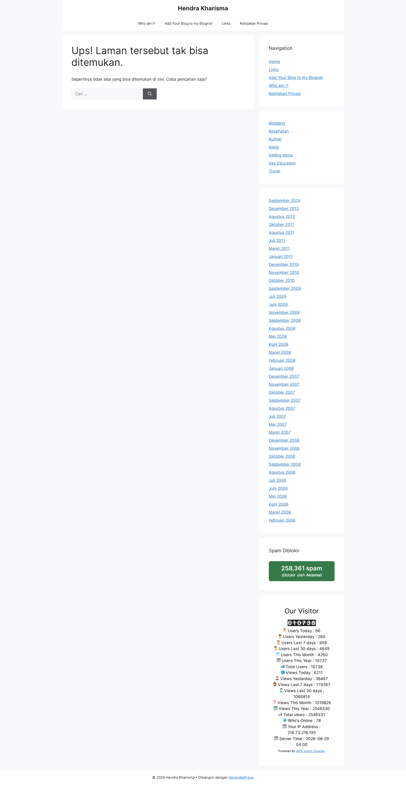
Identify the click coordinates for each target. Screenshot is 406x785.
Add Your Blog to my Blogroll (188, 23)
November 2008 (284, 312)
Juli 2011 (277, 240)
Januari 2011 (281, 256)
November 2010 (284, 272)
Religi (274, 147)
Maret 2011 (279, 248)
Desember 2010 (284, 264)
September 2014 (284, 200)
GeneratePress (241, 777)
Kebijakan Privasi (254, 23)
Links (226, 23)
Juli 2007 (277, 416)
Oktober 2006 (282, 456)
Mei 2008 (278, 336)
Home (274, 61)
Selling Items (281, 155)
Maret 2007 (280, 432)
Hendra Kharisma (203, 8)
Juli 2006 (277, 480)
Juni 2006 (278, 488)
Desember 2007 (284, 376)
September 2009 (285, 288)
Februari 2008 (282, 360)
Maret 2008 (280, 352)
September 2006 (285, 464)
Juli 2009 (277, 296)
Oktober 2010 (282, 280)
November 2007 (284, 384)
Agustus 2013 (282, 216)
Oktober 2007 (282, 392)
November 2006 (284, 448)
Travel (274, 171)
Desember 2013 (284, 208)
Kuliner (275, 139)
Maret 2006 (280, 512)
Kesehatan (279, 131)
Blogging (277, 123)
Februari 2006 (282, 520)
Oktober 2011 (281, 224)
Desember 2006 (284, 440)
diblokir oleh (306, 572)
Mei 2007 (278, 424)
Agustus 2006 (282, 472)
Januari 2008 (281, 368)
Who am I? (146, 23)
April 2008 (278, 344)
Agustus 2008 (282, 328)
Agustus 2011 (281, 232)
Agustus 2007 (282, 408)
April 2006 (279, 504)
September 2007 (285, 400)
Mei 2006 (278, 496)
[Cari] (150, 94)
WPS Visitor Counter (310, 751)
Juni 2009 (278, 304)
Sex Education (282, 163)
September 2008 (285, 320)
